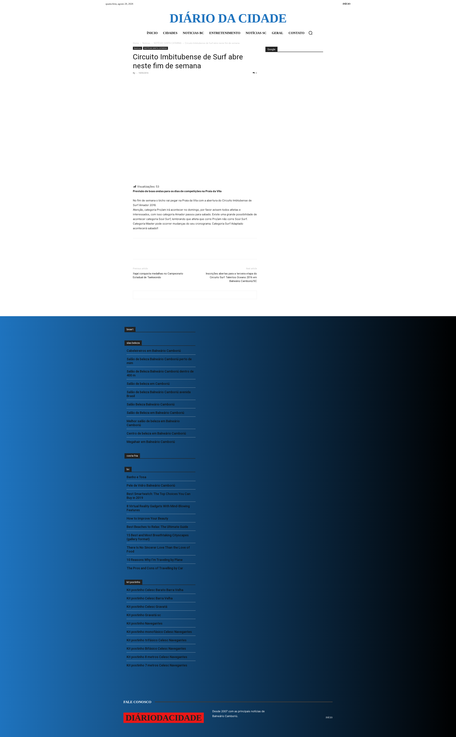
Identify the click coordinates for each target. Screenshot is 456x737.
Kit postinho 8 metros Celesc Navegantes (157, 657)
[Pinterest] (152, 80)
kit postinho (133, 582)
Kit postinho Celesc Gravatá (147, 606)
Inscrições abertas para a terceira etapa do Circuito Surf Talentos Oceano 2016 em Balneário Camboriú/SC (231, 277)
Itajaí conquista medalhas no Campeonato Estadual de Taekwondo (158, 275)
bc (128, 469)
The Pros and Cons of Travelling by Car (155, 568)
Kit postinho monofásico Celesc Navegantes (159, 632)
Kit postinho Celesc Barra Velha (150, 598)
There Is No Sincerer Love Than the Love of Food (158, 549)
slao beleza (133, 342)
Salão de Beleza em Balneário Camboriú (155, 413)
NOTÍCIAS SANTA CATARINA (168, 43)
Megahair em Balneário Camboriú (151, 442)
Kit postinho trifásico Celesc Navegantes (156, 640)
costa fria (132, 455)
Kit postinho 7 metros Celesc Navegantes (157, 665)
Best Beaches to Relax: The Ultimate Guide (157, 527)
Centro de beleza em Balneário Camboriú (156, 433)
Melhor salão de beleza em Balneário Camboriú (153, 423)
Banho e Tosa (136, 477)
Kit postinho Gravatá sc (144, 615)
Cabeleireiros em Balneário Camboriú (154, 351)
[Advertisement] (293, 66)
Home (136, 43)
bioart (130, 329)
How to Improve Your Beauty (147, 518)
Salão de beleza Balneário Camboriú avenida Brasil (159, 394)
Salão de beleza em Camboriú (148, 384)
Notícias (146, 43)
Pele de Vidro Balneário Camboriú (151, 485)
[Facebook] (136, 80)
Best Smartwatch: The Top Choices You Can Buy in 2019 (158, 496)
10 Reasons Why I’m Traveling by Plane (155, 560)
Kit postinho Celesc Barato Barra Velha (155, 590)
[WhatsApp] (161, 80)
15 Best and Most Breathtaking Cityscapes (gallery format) (158, 537)
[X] (144, 80)
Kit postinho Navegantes (144, 623)
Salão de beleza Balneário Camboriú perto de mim (159, 361)
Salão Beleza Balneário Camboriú (151, 404)
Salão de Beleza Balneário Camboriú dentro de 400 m (160, 373)
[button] (310, 33)
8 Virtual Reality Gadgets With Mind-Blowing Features (158, 508)
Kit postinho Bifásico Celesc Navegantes (156, 648)
